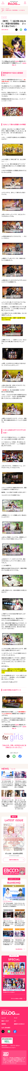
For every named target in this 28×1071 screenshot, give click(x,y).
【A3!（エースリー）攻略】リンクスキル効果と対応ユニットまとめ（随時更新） (8, 923)
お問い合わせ (4, 1045)
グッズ (15, 1018)
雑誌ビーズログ (5, 1021)
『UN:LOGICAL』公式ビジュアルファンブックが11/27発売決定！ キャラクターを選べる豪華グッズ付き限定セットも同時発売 (20, 784)
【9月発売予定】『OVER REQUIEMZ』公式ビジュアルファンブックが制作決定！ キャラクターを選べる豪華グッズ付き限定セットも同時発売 (8, 942)
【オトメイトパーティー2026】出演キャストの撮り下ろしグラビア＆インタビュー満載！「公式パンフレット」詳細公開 (7, 803)
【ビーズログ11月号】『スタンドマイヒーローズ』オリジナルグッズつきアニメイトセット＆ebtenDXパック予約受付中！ (7, 784)
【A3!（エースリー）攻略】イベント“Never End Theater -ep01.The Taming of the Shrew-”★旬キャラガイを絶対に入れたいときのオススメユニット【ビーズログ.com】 (20, 804)
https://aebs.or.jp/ (13, 1062)
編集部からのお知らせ (19, 1024)
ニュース (7, 8)
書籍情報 (3, 1024)
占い (15, 1021)
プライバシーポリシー (15, 1045)
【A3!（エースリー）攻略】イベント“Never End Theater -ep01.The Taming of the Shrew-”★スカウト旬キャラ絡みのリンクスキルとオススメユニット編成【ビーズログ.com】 (20, 923)
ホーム (2, 8)
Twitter (17, 61)
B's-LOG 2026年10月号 (14, 853)
